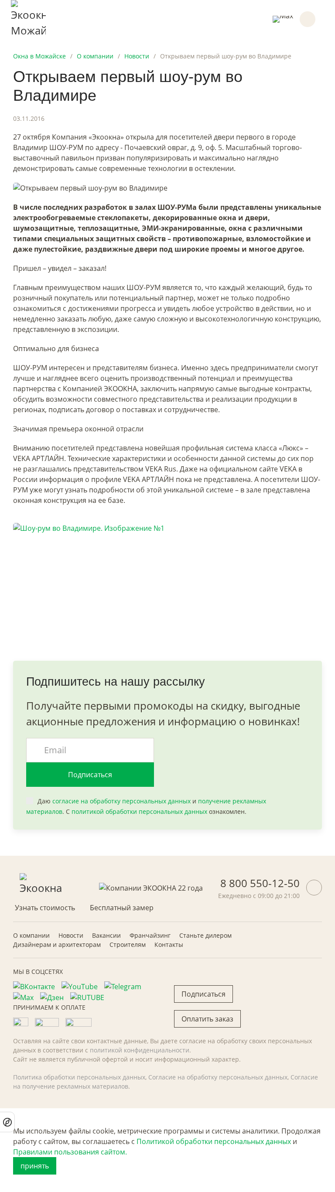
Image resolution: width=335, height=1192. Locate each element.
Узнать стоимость (45, 907)
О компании (31, 935)
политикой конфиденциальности (139, 1050)
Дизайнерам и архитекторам (57, 944)
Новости (70, 935)
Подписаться (90, 774)
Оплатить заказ (207, 1019)
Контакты (168, 944)
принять (35, 1166)
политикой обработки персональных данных (139, 811)
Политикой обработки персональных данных (214, 1141)
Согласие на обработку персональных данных (217, 1077)
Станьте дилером (205, 935)
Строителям (127, 944)
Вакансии (106, 935)
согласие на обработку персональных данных (121, 801)
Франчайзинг (150, 935)
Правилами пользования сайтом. (70, 1152)
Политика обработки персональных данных (79, 1077)
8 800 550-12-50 (260, 883)
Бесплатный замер (122, 907)
